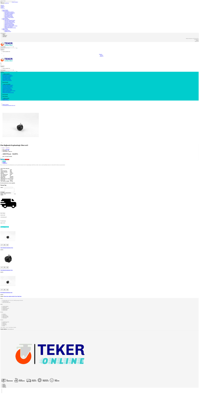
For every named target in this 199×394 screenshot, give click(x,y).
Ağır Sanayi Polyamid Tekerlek (10, 22)
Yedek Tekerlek (5, 28)
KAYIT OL (7, 3)
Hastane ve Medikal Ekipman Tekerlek (11, 25)
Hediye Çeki (4, 322)
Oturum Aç (3, 6)
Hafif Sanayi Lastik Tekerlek (9, 24)
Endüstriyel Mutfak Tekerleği (7, 88)
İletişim (3, 325)
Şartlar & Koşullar (5, 308)
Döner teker (6, 296)
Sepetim (2, 7)
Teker (16, 296)
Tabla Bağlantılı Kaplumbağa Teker (6, 247)
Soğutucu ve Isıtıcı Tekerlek (9, 17)
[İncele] (1, 245)
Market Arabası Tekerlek (9, 26)
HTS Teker (7, 149)
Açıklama (4, 161)
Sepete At (2, 159)
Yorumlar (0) (4, 163)
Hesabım (4, 314)
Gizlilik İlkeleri (5, 309)
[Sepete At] (4, 245)
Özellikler (4, 162)
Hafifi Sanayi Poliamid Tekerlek (10, 20)
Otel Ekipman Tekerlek (8, 14)
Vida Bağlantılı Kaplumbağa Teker (6, 270)
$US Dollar (4, 36)
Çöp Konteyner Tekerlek (9, 23)
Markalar (4, 323)
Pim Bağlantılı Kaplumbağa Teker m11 (8, 105)
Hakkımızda (4, 307)
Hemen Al (7, 159)
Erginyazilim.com (10, 329)
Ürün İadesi (4, 317)
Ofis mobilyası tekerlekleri (9, 13)
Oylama (1, 193)
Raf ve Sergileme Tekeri (8, 15)
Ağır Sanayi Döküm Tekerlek (9, 21)
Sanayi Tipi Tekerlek (5, 19)
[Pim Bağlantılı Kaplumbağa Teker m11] (20, 142)
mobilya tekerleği (12, 296)
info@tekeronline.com (6, 302)
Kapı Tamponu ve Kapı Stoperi (10, 12)
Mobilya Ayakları (5, 29)
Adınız (1, 187)
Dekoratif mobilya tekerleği (9, 11)
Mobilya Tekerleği (6, 73)
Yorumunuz (2, 191)
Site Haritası (4, 324)
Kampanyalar (4, 310)
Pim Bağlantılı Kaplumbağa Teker (6, 292)
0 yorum (3, 147)
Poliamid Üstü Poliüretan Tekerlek (10, 27)
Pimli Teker (19, 296)
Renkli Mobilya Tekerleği (9, 16)
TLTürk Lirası (5, 35)
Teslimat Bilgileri (5, 306)
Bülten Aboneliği (5, 316)
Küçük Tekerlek (5, 94)
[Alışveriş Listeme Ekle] (7, 245)
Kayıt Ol (2, 5)
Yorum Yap (7, 147)
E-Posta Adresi (2, 0)
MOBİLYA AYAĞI (8, 31)
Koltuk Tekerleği (5, 18)
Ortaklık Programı (5, 321)
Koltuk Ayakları (7, 30)
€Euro (4, 34)
